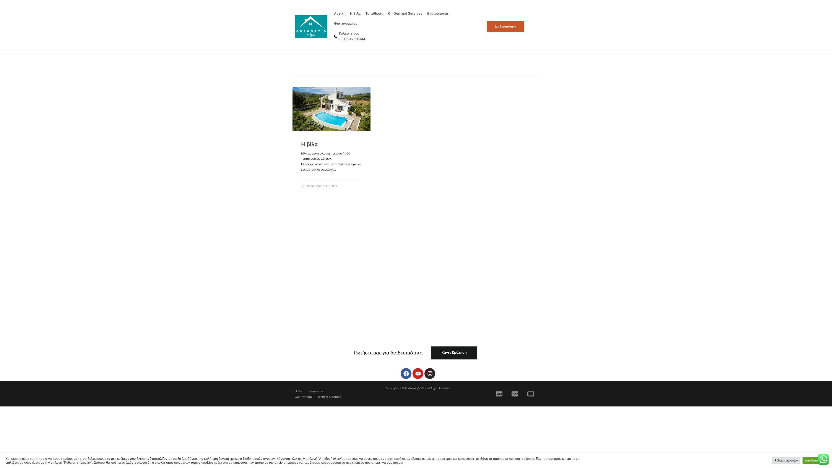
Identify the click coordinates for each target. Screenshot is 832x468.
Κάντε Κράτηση (454, 353)
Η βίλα (309, 144)
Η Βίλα (355, 13)
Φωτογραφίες (345, 23)
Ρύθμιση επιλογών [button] (786, 460)
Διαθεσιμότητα (505, 26)
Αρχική (339, 13)
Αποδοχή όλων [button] (814, 460)
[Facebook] (406, 373)
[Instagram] (429, 373)
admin (310, 186)
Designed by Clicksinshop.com (419, 399)
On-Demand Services (405, 13)
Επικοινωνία (437, 13)
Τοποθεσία (374, 13)
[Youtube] (418, 373)
